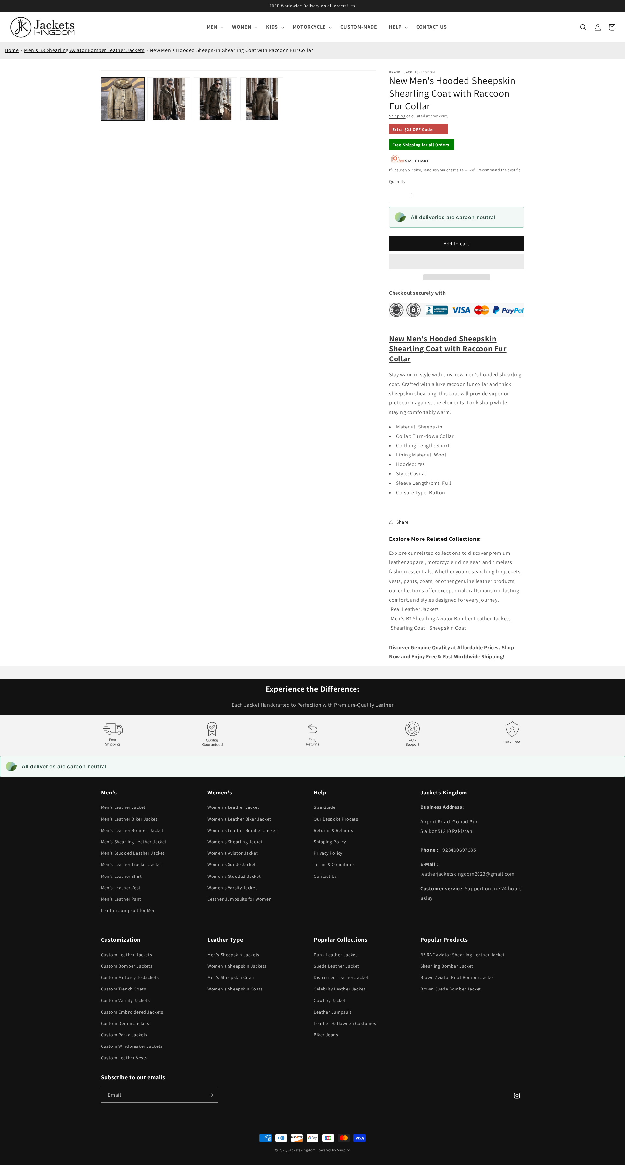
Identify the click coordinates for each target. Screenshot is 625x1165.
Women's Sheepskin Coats (235, 989)
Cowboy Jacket (330, 1000)
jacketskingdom (302, 1150)
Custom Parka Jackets (124, 1035)
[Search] (583, 27)
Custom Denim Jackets (125, 1023)
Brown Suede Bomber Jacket (450, 989)
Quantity (397, 181)
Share (402, 522)
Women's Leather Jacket (233, 807)
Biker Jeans (326, 1035)
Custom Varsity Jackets (125, 1000)
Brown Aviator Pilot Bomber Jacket (457, 977)
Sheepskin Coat (447, 628)
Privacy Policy (328, 853)
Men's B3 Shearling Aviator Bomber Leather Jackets (84, 50)
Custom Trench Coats (123, 989)
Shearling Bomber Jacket (446, 966)
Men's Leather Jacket (123, 807)
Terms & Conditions (334, 864)
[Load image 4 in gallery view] (262, 99)
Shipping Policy (330, 842)
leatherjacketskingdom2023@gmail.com (467, 873)
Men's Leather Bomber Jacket (132, 830)
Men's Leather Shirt (121, 876)
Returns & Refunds (333, 830)
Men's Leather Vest (121, 888)
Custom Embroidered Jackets (132, 1012)
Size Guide (325, 807)
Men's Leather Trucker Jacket (131, 864)
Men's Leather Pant (121, 899)
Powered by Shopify (333, 1150)
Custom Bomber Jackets (127, 966)
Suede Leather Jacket (336, 966)
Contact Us (325, 876)
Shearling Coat (408, 628)
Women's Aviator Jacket (232, 853)
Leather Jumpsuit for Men (128, 910)
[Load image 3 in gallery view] (215, 99)
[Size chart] (410, 161)
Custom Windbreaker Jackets (132, 1046)
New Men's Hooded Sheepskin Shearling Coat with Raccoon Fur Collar (231, 50)
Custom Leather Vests (124, 1057)
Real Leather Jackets (415, 609)
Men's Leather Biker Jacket (129, 819)
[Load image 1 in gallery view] (122, 99)
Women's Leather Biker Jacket (239, 819)
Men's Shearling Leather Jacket (134, 842)
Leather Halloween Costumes (345, 1023)
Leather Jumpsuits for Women (239, 899)
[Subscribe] (210, 1095)
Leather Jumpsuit (333, 1012)
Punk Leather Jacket (335, 955)
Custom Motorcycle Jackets (130, 977)
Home (12, 50)
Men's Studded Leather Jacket (133, 853)
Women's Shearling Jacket (235, 842)
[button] (456, 261)
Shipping (397, 115)
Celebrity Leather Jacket (339, 989)
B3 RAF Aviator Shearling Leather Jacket (462, 955)
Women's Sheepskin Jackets (237, 966)
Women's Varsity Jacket (232, 888)
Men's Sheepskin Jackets (233, 955)
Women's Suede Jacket (231, 864)
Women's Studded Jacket (234, 876)
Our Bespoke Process (336, 819)
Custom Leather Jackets (126, 955)
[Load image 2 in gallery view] (169, 99)
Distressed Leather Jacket (341, 977)
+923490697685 (458, 850)
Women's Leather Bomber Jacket (242, 830)
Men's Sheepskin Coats (231, 977)
